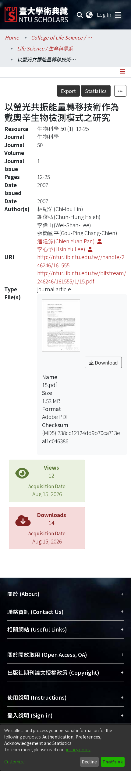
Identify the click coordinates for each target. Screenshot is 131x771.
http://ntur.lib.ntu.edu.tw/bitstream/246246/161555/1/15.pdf (81, 277)
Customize (14, 762)
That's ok (112, 762)
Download (106, 362)
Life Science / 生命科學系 (45, 48)
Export (68, 90)
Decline (89, 762)
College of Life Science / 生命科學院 (61, 37)
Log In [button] (104, 14)
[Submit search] (80, 14)
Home (12, 37)
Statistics (96, 90)
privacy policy (77, 749)
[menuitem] (89, 15)
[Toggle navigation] (117, 14)
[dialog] (65, 747)
